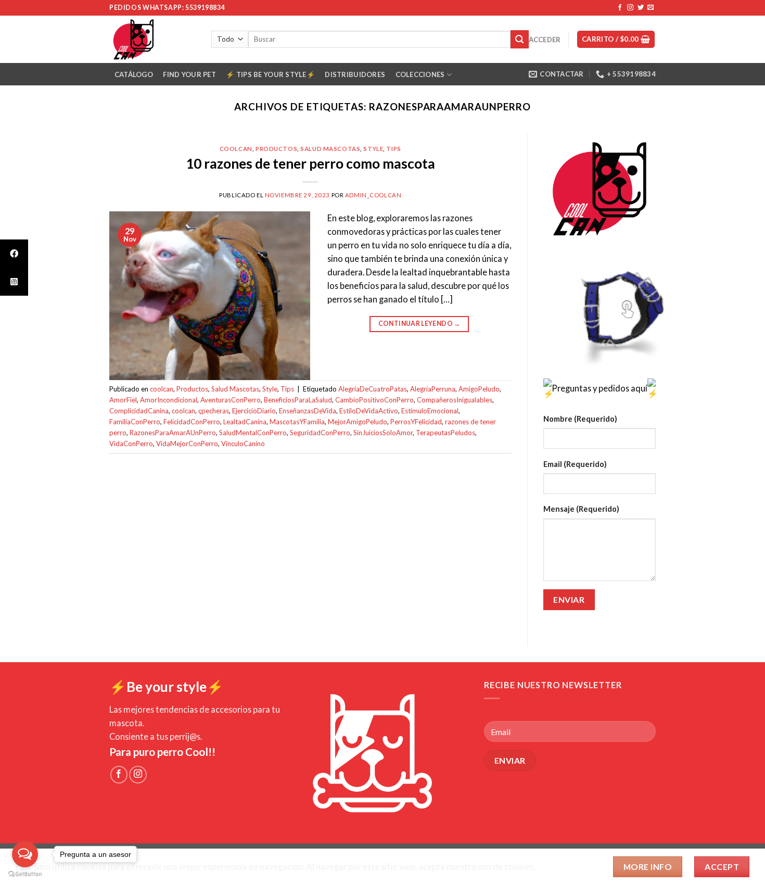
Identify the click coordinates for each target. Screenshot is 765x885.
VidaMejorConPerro (187, 443)
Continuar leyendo (419, 323)
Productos (276, 148)
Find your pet (189, 74)
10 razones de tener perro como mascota (310, 163)
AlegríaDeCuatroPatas (372, 389)
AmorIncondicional (168, 400)
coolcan (236, 148)
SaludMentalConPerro (253, 432)
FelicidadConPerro (191, 422)
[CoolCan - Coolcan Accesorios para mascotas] (152, 39)
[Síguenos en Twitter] (641, 7)
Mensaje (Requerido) (581, 508)
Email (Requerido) (575, 464)
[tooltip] (14, 253)
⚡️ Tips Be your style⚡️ (270, 74)
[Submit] (520, 39)
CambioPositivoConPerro (374, 400)
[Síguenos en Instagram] (630, 7)
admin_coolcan (373, 195)
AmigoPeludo (479, 389)
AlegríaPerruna (432, 389)
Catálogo (133, 74)
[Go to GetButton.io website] (25, 874)
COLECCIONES (420, 74)
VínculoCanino (243, 443)
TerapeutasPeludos (445, 432)
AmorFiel (123, 400)
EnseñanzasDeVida (307, 411)
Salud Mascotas (330, 148)
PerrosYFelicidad (416, 422)
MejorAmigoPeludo (357, 422)
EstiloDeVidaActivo (368, 411)
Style (373, 148)
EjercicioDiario (254, 411)
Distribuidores (355, 74)
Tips (393, 148)
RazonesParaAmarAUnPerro (173, 432)
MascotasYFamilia (297, 422)
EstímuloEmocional (429, 411)
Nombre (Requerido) (580, 418)
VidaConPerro (131, 443)
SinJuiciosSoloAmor (383, 432)
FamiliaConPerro (134, 422)
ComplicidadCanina (139, 411)
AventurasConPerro (230, 400)
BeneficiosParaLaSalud (298, 400)
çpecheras (213, 411)
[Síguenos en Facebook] (620, 7)
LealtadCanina (244, 422)
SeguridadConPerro (320, 432)
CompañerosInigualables (454, 400)
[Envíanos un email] (650, 7)
